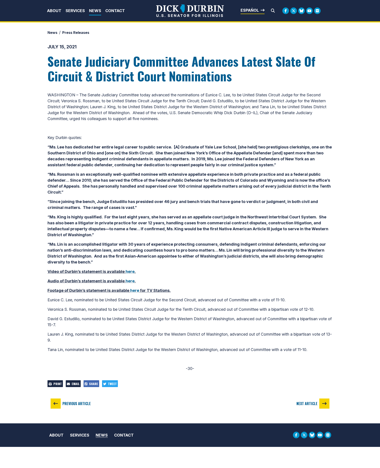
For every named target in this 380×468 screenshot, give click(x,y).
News (95, 10)
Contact (115, 10)
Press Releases (75, 32)
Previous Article (76, 403)
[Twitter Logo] (293, 10)
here (130, 271)
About (54, 10)
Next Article (307, 403)
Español (250, 10)
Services (75, 10)
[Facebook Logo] (285, 10)
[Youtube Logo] (309, 10)
